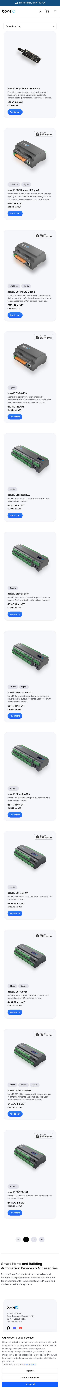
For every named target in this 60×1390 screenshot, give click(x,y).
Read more (15, 416)
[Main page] (20, 11)
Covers (13, 588)
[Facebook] (8, 1328)
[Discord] (14, 1328)
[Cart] (47, 11)
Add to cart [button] (15, 112)
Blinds (12, 986)
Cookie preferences (30, 1377)
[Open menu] (55, 11)
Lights (26, 184)
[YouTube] (20, 1328)
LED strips (14, 184)
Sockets (13, 788)
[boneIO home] (30, 1307)
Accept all (30, 1384)
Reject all (30, 1370)
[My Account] (40, 11)
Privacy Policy (30, 1364)
